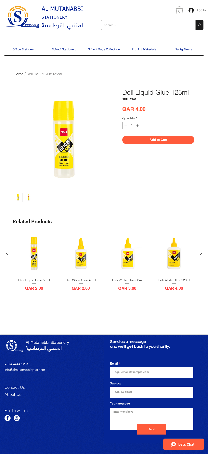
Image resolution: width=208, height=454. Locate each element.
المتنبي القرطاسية (63, 24)
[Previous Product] (6, 253)
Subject (115, 383)
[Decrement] (125, 125)
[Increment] (137, 125)
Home (19, 74)
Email (114, 363)
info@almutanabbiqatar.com (24, 370)
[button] (179, 10)
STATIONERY (55, 17)
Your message (120, 403)
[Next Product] (201, 253)
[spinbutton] (131, 125)
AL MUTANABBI (62, 9)
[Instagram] (17, 418)
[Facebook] (7, 418)
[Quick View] (34, 253)
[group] (104, 265)
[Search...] (199, 25)
